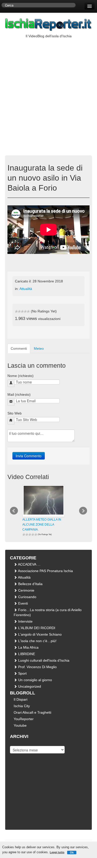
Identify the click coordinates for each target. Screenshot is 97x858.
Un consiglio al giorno (34, 680)
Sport (22, 673)
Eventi (22, 603)
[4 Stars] (25, 311)
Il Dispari (20, 699)
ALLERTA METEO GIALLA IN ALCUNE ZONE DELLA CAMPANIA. (41, 524)
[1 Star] (16, 311)
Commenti (19, 348)
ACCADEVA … (29, 564)
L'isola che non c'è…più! (36, 641)
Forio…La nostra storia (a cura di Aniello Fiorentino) (48, 612)
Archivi (15, 742)
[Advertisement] (48, 90)
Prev (14, 511)
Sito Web (14, 413)
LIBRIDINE (26, 654)
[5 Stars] (28, 311)
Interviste (25, 621)
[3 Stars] (22, 311)
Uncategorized (29, 686)
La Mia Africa (28, 647)
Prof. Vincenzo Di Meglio (37, 667)
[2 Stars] (19, 311)
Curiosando (26, 597)
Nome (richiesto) (20, 376)
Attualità (25, 289)
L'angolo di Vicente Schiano (39, 634)
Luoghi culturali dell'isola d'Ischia (43, 660)
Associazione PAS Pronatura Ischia (45, 571)
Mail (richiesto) (19, 394)
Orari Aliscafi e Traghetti (32, 712)
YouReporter (24, 719)
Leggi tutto (57, 852)
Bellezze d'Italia (30, 584)
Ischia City (22, 706)
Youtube (20, 725)
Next (83, 511)
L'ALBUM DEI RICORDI (36, 628)
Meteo (39, 348)
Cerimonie (25, 590)
